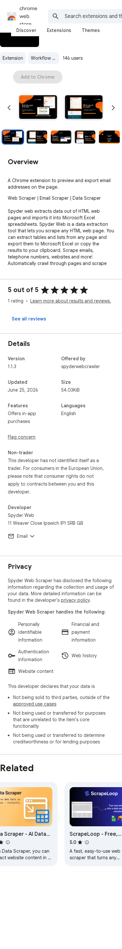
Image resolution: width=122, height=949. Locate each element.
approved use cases (34, 704)
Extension (13, 58)
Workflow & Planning (45, 58)
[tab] (26, 30)
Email (22, 536)
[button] (38, 108)
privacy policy (75, 600)
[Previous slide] (9, 107)
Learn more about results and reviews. (70, 301)
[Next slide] (113, 107)
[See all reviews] (29, 319)
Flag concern (21, 437)
